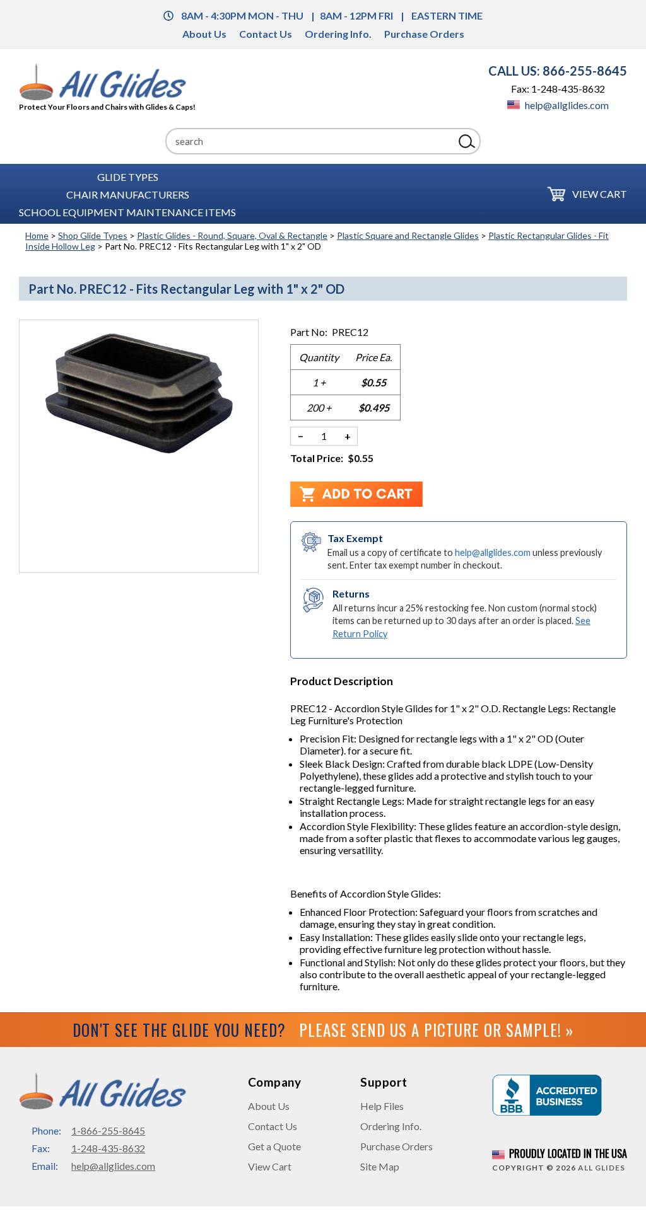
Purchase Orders (424, 34)
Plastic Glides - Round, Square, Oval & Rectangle (232, 235)
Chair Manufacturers (127, 194)
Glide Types (127, 176)
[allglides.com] (107, 82)
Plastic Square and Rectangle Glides (408, 235)
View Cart (599, 194)
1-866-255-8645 (108, 1130)
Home (37, 235)
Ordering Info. (338, 34)
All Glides (601, 1167)
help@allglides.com (566, 105)
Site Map (379, 1166)
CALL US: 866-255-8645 (557, 70)
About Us (204, 34)
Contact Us (265, 34)
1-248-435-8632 (108, 1148)
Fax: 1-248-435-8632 (558, 89)
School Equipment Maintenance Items (127, 211)
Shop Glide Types (92, 235)
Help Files (382, 1106)
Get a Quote (274, 1146)
